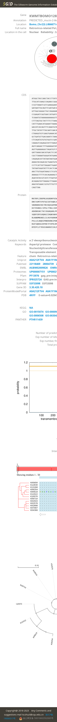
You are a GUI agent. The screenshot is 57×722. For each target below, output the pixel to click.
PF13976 (34, 275)
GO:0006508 (37, 315)
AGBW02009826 (39, 267)
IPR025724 (35, 279)
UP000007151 (38, 271)
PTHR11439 (36, 319)
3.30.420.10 (36, 287)
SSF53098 (35, 283)
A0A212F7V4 (37, 260)
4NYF (32, 295)
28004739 (49, 264)
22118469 (36, 264)
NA (32, 307)
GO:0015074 (37, 311)
